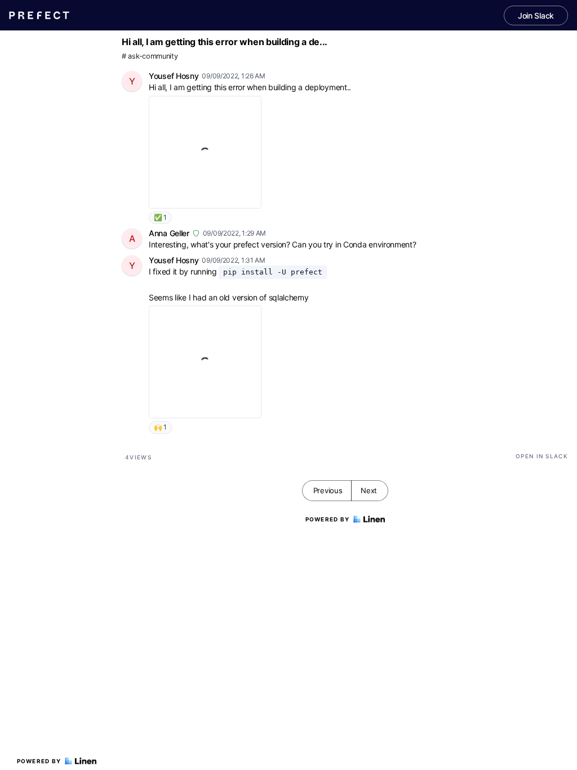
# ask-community (150, 56)
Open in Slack (542, 456)
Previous (328, 490)
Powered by (39, 761)
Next (369, 490)
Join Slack (536, 15)
